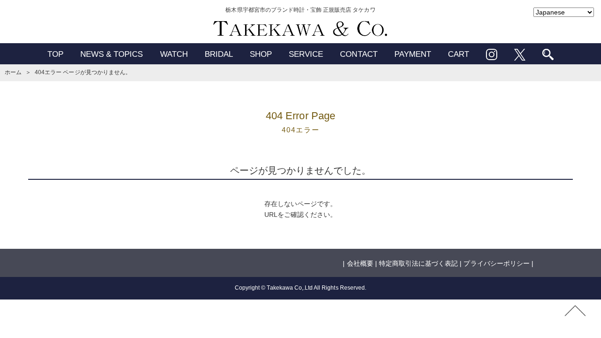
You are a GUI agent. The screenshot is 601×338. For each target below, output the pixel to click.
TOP (55, 54)
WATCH (174, 54)
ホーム (13, 72)
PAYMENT (412, 54)
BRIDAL (219, 54)
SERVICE (306, 54)
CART (458, 54)
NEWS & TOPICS (111, 54)
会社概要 (360, 263)
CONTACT (358, 54)
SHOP (261, 54)
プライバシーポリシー (496, 263)
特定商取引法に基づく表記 (418, 263)
